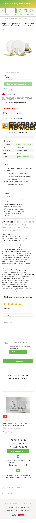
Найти (16, 10)
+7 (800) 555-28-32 (18, 443)
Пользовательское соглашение (18, 507)
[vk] (18, 470)
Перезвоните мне (18, 451)
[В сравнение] (10, 89)
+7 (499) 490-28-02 (18, 447)
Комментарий (8, 329)
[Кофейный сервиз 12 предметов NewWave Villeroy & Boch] (18, 405)
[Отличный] (19, 304)
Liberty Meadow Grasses (23, 144)
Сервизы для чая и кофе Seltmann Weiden (23, 157)
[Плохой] (4, 304)
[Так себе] (8, 304)
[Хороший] (16, 304)
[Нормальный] (12, 304)
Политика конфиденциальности (18, 510)
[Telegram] (18, 456)
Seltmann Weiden (21, 137)
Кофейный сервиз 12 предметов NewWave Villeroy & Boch (16, 424)
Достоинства (7, 315)
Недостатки (7, 322)
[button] (14, 384)
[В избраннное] (5, 89)
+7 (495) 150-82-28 (18, 440)
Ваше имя (6, 309)
